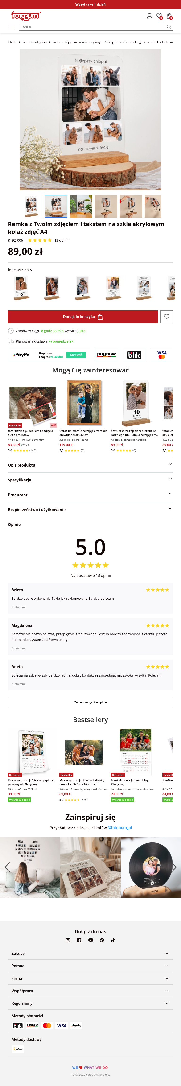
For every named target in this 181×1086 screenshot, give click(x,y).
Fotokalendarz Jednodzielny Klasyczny (129, 782)
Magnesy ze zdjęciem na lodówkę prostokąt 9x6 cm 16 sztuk (81, 782)
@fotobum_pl (120, 827)
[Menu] (12, 27)
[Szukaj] (169, 26)
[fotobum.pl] (26, 16)
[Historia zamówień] (149, 16)
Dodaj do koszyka (79, 317)
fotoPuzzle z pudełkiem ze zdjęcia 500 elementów (30, 433)
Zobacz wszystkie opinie (90, 702)
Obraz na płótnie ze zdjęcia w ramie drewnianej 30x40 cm (83, 433)
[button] (7, 867)
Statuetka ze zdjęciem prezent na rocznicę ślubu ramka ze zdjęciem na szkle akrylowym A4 (133, 433)
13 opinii (61, 240)
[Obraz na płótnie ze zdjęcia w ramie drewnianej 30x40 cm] (83, 402)
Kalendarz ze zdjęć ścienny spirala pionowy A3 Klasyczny (31, 782)
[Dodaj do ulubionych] (166, 316)
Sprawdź (76, 355)
